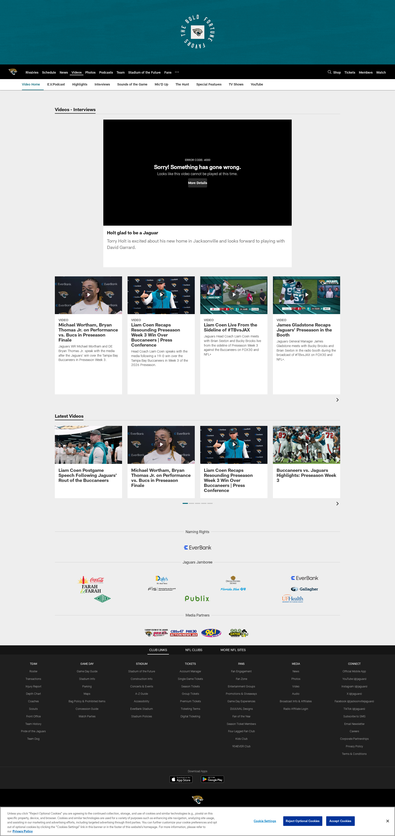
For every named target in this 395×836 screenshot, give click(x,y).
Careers (354, 731)
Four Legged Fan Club (241, 731)
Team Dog (33, 738)
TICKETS (190, 663)
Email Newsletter (354, 723)
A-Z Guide (141, 693)
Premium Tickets (190, 701)
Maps (87, 693)
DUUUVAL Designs (241, 708)
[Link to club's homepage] (12, 71)
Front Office (33, 716)
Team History (33, 723)
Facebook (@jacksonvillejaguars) (354, 701)
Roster (33, 671)
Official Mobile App (354, 671)
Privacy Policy (354, 746)
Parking (87, 686)
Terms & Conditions (354, 753)
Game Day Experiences (241, 701)
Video (295, 686)
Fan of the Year (241, 716)
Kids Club (241, 738)
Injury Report (33, 686)
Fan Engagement (241, 671)
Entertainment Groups (241, 686)
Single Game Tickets (190, 678)
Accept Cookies (340, 821)
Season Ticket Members (241, 723)
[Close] (388, 821)
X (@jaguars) (354, 693)
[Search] (329, 72)
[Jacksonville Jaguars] (197, 800)
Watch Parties (87, 716)
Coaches (33, 701)
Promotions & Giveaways (241, 693)
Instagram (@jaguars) (354, 686)
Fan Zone (241, 678)
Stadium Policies (141, 716)
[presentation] (338, 400)
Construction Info (141, 678)
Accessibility (141, 701)
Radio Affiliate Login (295, 708)
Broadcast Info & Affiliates (296, 701)
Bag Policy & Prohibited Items (87, 701)
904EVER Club (241, 746)
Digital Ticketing (190, 716)
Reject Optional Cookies (303, 821)
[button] (197, 182)
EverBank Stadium (141, 708)
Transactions (33, 678)
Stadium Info (87, 678)
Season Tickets (190, 686)
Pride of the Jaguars (33, 731)
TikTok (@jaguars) (354, 708)
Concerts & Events (141, 686)
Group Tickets (190, 693)
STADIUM (141, 663)
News (296, 671)
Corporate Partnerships (354, 738)
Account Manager (190, 671)
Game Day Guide (87, 671)
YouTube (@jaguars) (354, 678)
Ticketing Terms (190, 708)
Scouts (33, 708)
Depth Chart (33, 693)
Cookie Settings (265, 821)
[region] (197, 821)
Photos (295, 678)
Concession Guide (87, 708)
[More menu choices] (177, 72)
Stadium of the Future (141, 671)
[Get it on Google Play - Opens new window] (212, 781)
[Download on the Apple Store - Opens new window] (181, 780)
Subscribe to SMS (354, 716)
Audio (295, 693)
